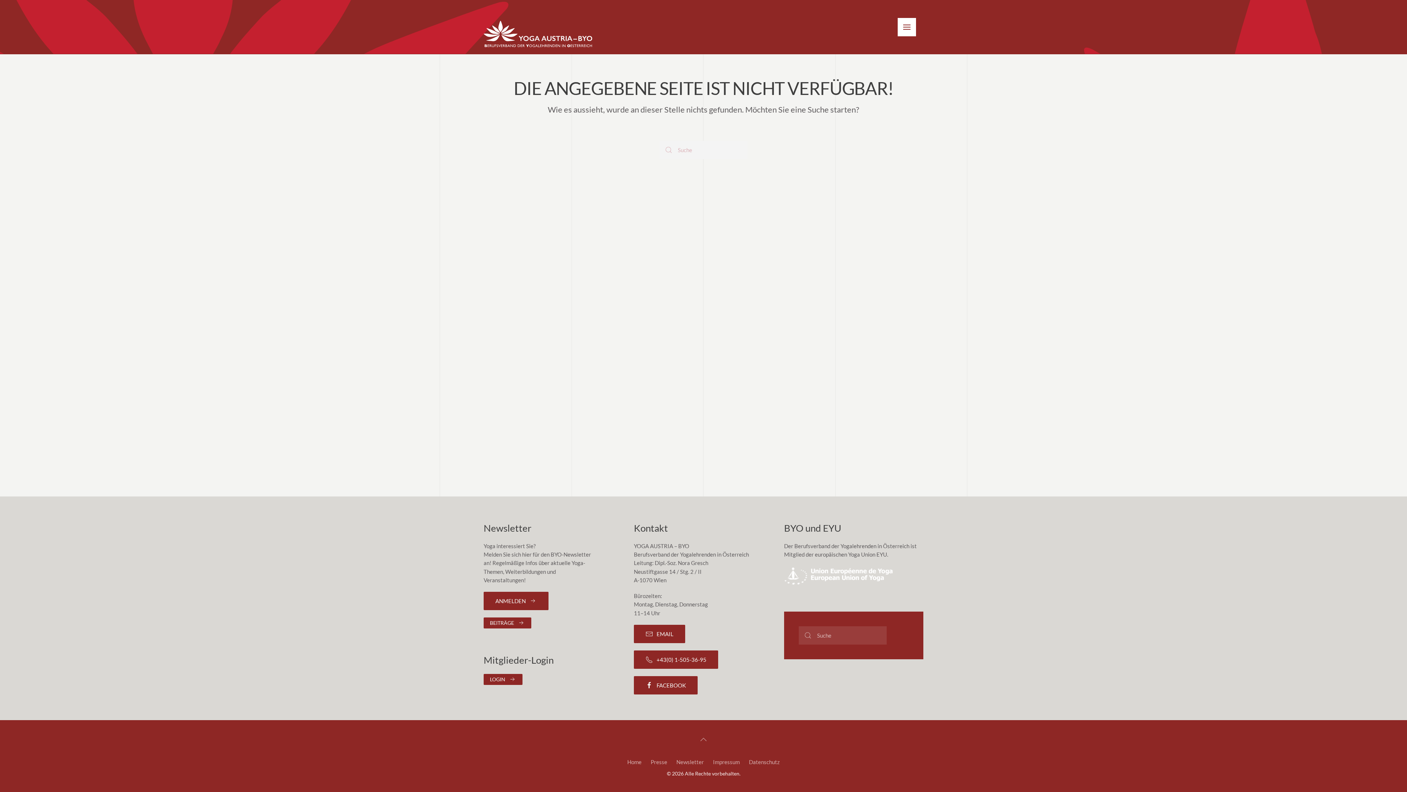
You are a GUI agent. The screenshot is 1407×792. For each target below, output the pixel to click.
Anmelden (510, 601)
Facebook (671, 685)
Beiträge (502, 623)
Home (634, 762)
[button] (907, 27)
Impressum (726, 762)
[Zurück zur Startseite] (539, 34)
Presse (659, 762)
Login (497, 679)
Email (665, 634)
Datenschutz (764, 762)
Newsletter (690, 762)
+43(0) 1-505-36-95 (681, 659)
